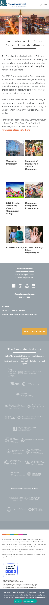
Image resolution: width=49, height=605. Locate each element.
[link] (3, 3)
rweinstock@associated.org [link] (16, 129)
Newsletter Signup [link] (34, 331)
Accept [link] (18, 601)
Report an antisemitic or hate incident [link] (19, 315)
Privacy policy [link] (29, 601)
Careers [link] (5, 306)
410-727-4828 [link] (24, 297)
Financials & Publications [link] (13, 310)
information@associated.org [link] (24, 294)
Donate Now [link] (32, 587)
